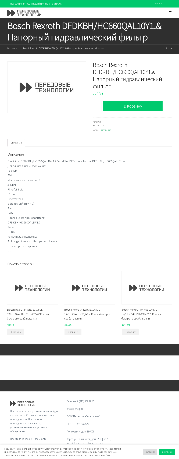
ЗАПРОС (159, 3)
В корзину (133, 106)
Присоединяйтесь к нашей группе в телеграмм (36, 3)
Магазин (12, 48)
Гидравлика (105, 129)
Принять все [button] (167, 451)
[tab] (16, 142)
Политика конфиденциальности (28, 438)
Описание (16, 142)
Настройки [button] (150, 451)
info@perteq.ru (75, 408)
